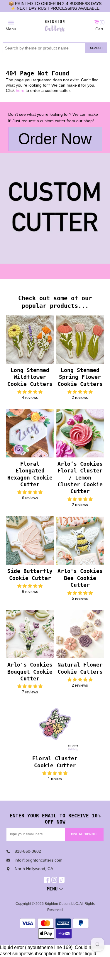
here (20, 90)
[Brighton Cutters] (55, 25)
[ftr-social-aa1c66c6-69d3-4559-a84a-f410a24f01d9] (47, 880)
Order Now (55, 138)
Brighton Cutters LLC (61, 904)
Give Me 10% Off (84, 834)
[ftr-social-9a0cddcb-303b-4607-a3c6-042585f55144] (55, 880)
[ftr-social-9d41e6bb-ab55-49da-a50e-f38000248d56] (62, 880)
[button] (30, 391)
